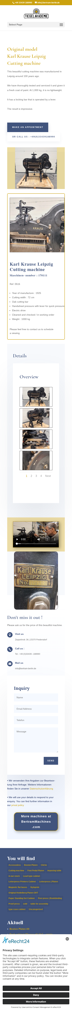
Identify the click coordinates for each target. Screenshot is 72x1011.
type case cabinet (17, 909)
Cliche (44, 865)
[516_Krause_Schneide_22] (35, 448)
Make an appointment (27, 127)
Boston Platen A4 (19, 929)
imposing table (54, 870)
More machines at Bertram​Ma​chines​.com (36, 821)
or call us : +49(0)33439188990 (33, 137)
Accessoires (15, 865)
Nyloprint (34, 887)
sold (25, 904)
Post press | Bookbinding (50, 898)
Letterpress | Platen (48, 881)
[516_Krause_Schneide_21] (35, 470)
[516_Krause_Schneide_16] (35, 406)
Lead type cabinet (31, 876)
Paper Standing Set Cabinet (22, 898)
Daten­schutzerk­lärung (41, 788)
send (50, 761)
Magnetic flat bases (18, 887)
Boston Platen (31, 865)
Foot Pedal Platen (35, 870)
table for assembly (39, 904)
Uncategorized (36, 909)
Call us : (19, 648)
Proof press (14, 904)
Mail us (19, 663)
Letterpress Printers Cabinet (22, 881)
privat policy (17, 805)
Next (48, 476)
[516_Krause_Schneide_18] (35, 427)
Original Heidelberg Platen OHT (23, 893)
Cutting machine (16, 870)
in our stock (14, 876)
